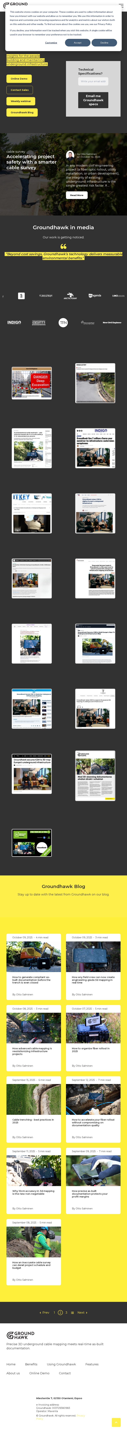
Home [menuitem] (11, 1364)
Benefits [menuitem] (31, 1364)
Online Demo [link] (19, 78)
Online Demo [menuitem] (39, 1373)
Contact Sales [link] (20, 89)
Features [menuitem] (92, 1364)
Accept (78, 42)
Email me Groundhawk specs (93, 100)
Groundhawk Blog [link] (22, 112)
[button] (31, 383)
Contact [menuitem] (65, 1373)
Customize (51, 42)
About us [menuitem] (13, 1373)
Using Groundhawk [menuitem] (61, 1364)
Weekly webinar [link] (21, 101)
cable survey (15, 151)
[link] (14, 296)
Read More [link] (76, 195)
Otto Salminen (89, 154)
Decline (104, 42)
